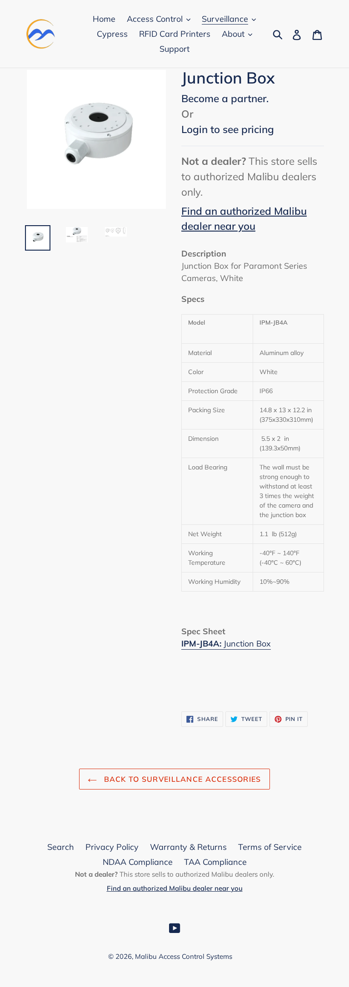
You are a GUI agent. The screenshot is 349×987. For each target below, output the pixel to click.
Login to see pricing (227, 129)
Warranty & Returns (188, 847)
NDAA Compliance (138, 862)
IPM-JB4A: (201, 643)
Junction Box (247, 643)
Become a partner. (225, 98)
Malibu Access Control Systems (183, 956)
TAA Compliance (215, 862)
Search (60, 847)
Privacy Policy (112, 847)
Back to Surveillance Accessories (181, 779)
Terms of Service (270, 847)
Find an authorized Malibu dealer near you (175, 888)
